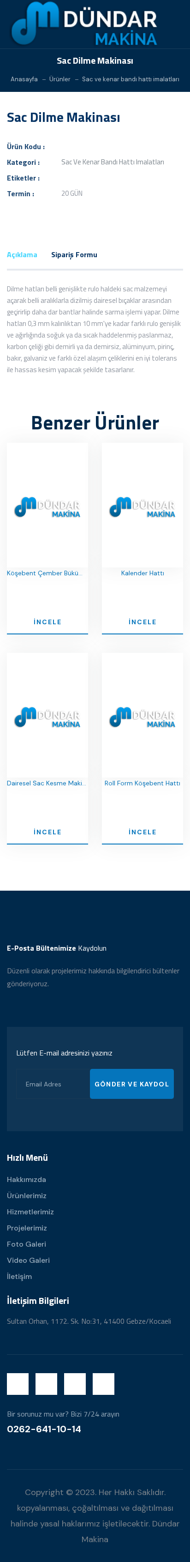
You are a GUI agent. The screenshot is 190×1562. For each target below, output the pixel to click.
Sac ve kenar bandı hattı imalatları (130, 79)
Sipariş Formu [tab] (74, 254)
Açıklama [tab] (22, 254)
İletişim (19, 1276)
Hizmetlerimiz (30, 1212)
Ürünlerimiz (27, 1195)
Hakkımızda (26, 1179)
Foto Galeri (26, 1244)
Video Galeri (28, 1260)
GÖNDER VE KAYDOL (132, 1084)
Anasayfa (24, 79)
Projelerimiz (27, 1228)
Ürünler (60, 79)
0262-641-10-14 (44, 1429)
